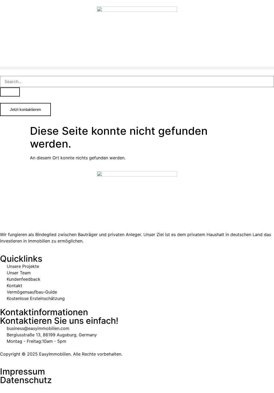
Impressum (22, 371)
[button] (137, 68)
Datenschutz (26, 380)
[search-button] (10, 92)
